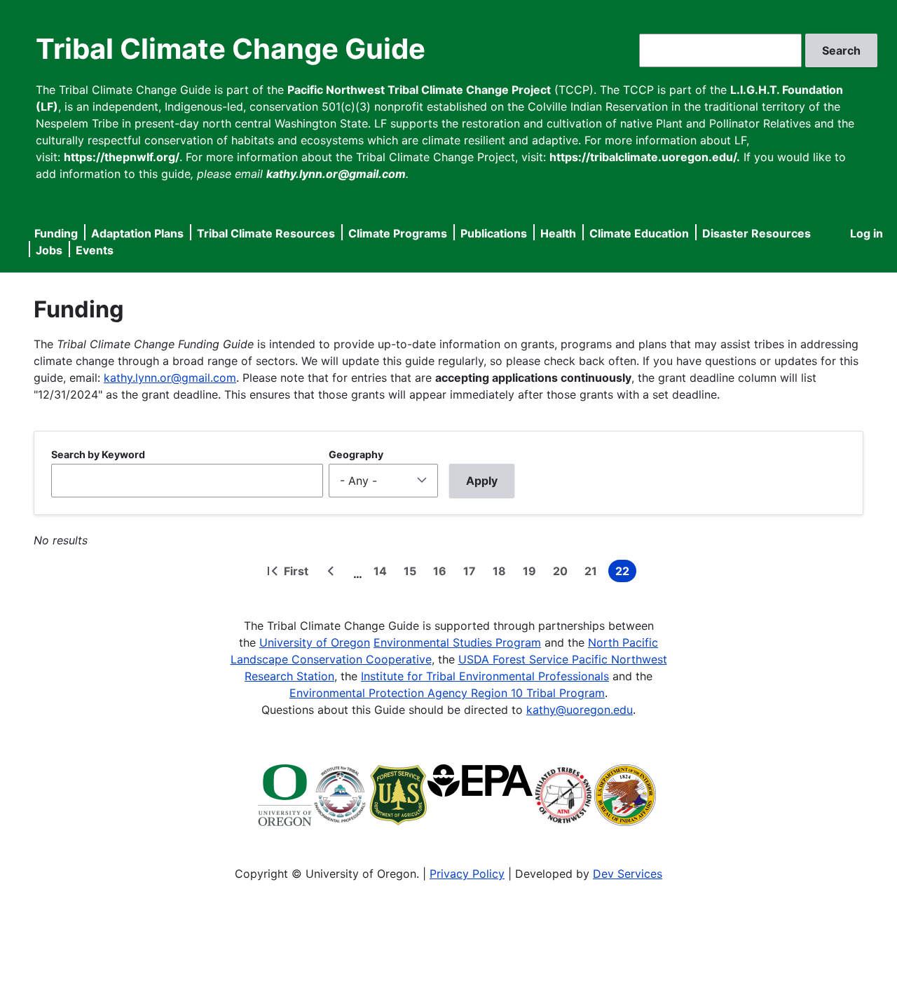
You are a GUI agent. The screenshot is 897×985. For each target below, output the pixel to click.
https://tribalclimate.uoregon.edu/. (644, 157)
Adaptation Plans (137, 233)
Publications (493, 233)
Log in (866, 233)
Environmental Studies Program (457, 642)
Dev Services (627, 874)
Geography (356, 454)
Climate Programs (397, 233)
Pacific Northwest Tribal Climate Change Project (419, 90)
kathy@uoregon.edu (579, 710)
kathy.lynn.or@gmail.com (170, 378)
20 (563, 573)
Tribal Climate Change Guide (230, 49)
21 (593, 573)
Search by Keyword (98, 454)
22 (625, 573)
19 (532, 573)
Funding (56, 233)
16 (442, 573)
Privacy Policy (467, 874)
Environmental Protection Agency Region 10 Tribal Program (447, 693)
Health (558, 233)
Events (95, 250)
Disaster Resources (756, 233)
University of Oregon (314, 642)
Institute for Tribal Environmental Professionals (485, 676)
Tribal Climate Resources (266, 233)
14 (383, 573)
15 (413, 573)
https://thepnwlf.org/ (121, 157)
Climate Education (639, 233)
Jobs (49, 250)
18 (502, 573)
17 (472, 573)
